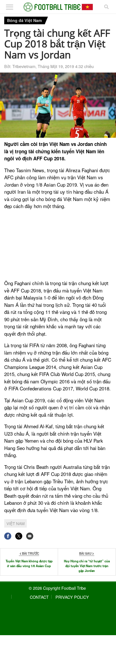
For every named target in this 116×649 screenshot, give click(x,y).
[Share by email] (29, 536)
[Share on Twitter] (18, 536)
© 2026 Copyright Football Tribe (57, 588)
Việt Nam (15, 523)
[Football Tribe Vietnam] (58, 7)
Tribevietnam (23, 66)
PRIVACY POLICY (72, 597)
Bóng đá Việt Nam (24, 20)
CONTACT (39, 597)
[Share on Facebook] (7, 536)
